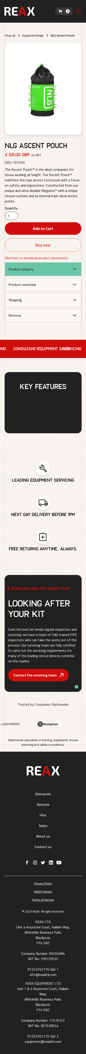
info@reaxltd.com (43, 974)
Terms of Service (43, 900)
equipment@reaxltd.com (43, 1041)
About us (43, 836)
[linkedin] (51, 862)
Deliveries (43, 794)
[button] (64, 11)
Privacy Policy (43, 883)
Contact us (43, 846)
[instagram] (35, 862)
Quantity (11, 208)
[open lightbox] (43, 89)
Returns (43, 804)
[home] (29, 11)
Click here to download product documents (36, 258)
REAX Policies (43, 891)
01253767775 (38, 969)
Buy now (43, 245)
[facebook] (27, 862)
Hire (43, 815)
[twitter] (43, 862)
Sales (43, 825)
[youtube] (59, 862)
